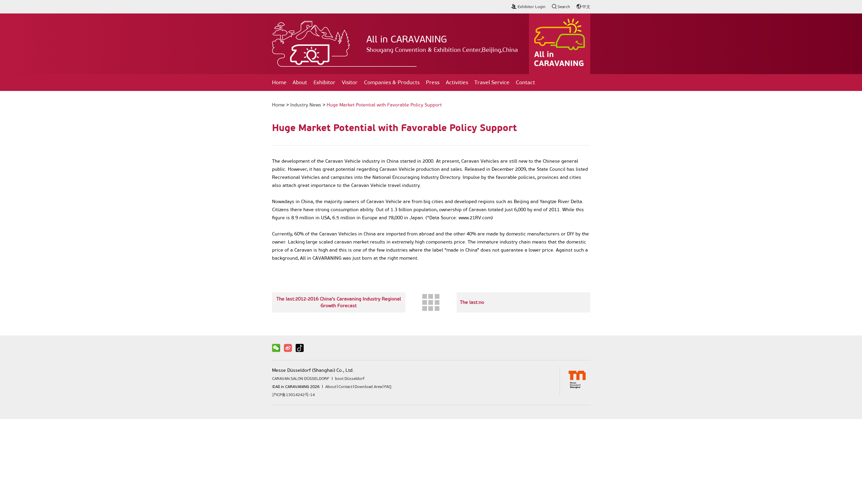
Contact (525, 82)
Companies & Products (392, 82)
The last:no (472, 302)
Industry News (305, 105)
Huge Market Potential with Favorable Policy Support (384, 105)
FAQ (387, 386)
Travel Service (491, 82)
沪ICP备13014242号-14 (293, 394)
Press (432, 82)
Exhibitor (324, 82)
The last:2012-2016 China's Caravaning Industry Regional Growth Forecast (338, 302)
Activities (457, 82)
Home (279, 82)
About (300, 82)
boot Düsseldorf (349, 378)
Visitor (350, 82)
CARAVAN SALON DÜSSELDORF (300, 378)
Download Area (368, 386)
